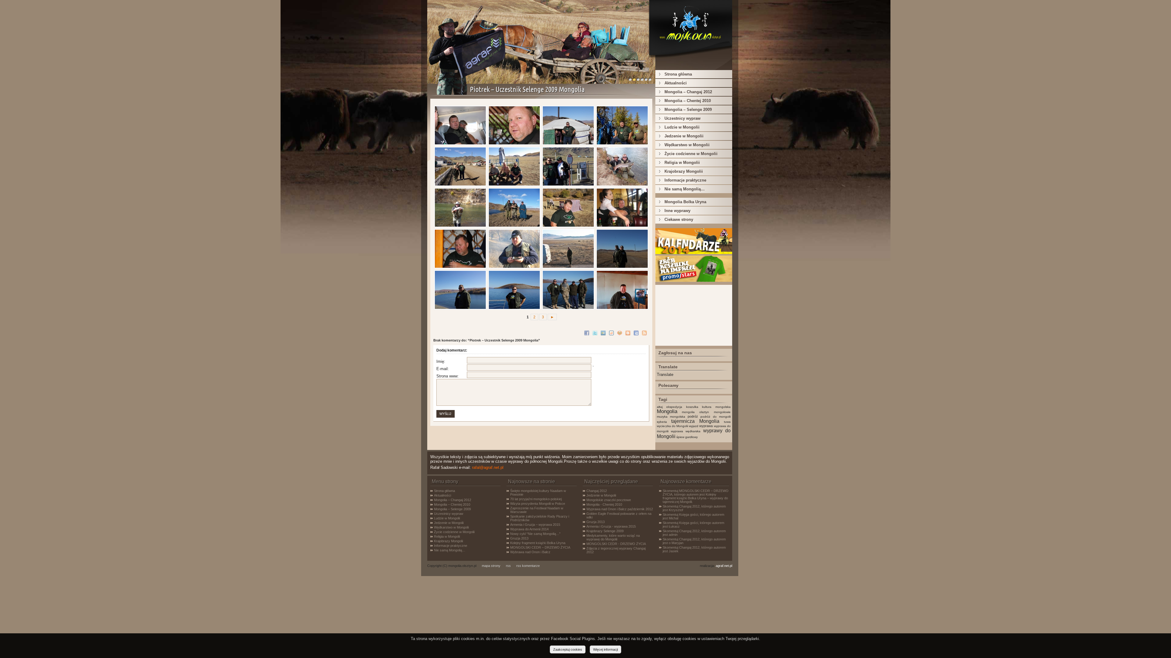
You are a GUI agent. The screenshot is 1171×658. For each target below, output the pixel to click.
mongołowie (722, 412)
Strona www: (447, 376)
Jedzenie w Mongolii (684, 136)
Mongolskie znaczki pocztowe (608, 500)
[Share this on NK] (604, 332)
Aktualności (675, 83)
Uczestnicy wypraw (682, 118)
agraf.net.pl (724, 566)
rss (508, 566)
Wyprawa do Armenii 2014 (529, 529)
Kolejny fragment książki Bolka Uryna (537, 543)
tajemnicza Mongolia (695, 421)
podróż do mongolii (715, 416)
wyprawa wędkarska (685, 431)
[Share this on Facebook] (587, 332)
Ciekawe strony (678, 219)
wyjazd (693, 426)
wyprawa (706, 426)
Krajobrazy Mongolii (683, 171)
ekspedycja (674, 407)
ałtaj (660, 407)
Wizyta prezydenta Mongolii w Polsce (537, 503)
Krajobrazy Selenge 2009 (605, 531)
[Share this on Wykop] (612, 332)
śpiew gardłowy (687, 437)
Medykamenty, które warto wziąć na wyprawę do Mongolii (613, 537)
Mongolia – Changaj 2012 (688, 92)
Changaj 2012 (596, 491)
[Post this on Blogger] (628, 332)
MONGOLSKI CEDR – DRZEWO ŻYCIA (540, 547)
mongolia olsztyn (695, 412)
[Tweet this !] (596, 332)
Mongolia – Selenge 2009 (688, 109)
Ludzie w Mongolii (682, 127)
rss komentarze (528, 566)
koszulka (692, 407)
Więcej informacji (605, 649)
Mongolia (667, 411)
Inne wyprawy (677, 210)
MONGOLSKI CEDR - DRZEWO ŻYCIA (616, 544)
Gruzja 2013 (519, 538)
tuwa (727, 421)
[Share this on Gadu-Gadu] (620, 332)
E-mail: (442, 368)
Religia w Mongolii (682, 162)
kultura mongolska (716, 407)
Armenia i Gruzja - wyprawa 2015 (611, 526)
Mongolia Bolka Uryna (685, 202)
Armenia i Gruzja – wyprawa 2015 (535, 524)
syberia (662, 421)
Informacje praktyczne (685, 180)
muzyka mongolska (671, 416)
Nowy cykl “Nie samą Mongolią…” (535, 534)
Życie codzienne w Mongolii (691, 153)
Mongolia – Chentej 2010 (687, 100)
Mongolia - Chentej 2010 (604, 504)
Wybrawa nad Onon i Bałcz (530, 552)
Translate (665, 374)
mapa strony (491, 566)
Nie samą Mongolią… (684, 189)
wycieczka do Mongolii (672, 426)
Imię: (440, 361)
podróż (693, 416)
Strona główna (678, 74)
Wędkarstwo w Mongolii (687, 145)
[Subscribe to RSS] (645, 332)
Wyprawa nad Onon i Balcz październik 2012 (619, 509)
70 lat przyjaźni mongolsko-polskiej (536, 499)
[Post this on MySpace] (637, 332)
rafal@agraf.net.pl (487, 467)
